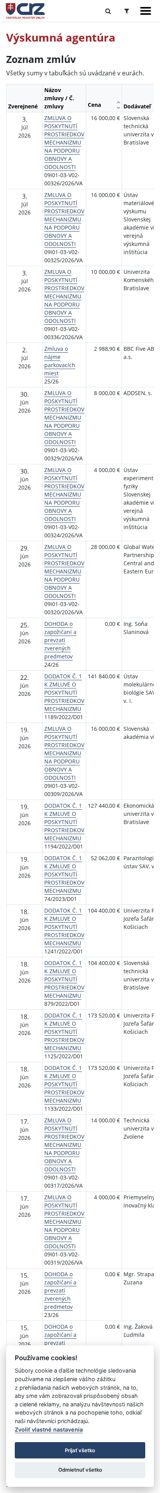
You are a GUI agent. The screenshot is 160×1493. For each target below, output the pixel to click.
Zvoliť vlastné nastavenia (49, 1429)
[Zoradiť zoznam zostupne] (118, 107)
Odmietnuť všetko (80, 1470)
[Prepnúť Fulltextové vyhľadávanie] (108, 10)
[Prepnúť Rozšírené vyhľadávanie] (126, 10)
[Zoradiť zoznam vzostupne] (118, 102)
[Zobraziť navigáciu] (145, 10)
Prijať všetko (80, 1450)
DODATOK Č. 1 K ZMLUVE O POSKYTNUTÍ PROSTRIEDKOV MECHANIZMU (64, 692)
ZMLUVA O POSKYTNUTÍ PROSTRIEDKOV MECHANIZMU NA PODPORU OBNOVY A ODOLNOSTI (64, 142)
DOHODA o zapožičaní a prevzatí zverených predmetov (60, 640)
